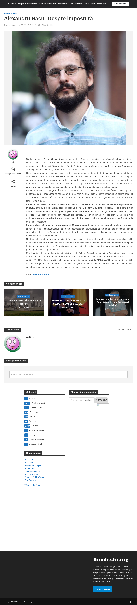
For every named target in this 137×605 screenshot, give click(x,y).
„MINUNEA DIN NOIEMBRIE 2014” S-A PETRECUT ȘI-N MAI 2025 (68, 302)
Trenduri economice (33, 471)
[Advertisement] (44, 515)
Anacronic (28, 459)
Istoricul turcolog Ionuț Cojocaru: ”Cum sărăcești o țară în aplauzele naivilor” (113, 302)
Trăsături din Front (32, 485)
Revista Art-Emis (31, 474)
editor (13, 162)
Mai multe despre (102, 589)
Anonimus (28, 462)
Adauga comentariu (13, 173)
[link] (40, 274)
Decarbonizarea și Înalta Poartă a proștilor (24, 302)
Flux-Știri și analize (32, 480)
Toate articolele (124, 329)
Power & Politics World (34, 477)
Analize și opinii (10, 13)
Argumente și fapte (32, 465)
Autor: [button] (37, 274)
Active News (30, 468)
